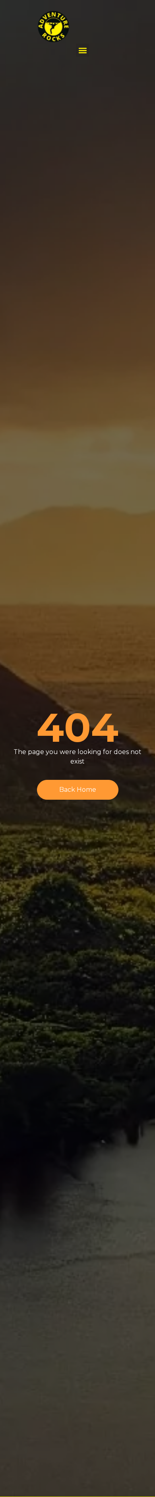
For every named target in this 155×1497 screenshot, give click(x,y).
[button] (82, 50)
